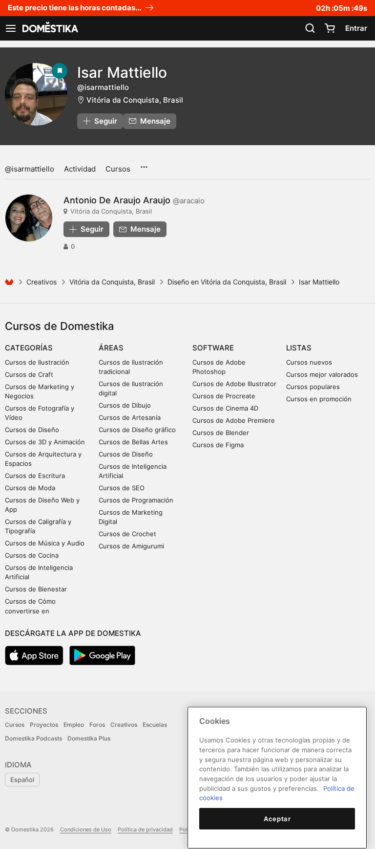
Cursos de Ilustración (37, 362)
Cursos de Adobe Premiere (233, 420)
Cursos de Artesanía (130, 417)
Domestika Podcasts (33, 738)
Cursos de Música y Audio (44, 543)
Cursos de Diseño (32, 430)
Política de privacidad (145, 829)
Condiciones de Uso (85, 829)
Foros (97, 724)
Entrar (356, 28)
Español (22, 780)
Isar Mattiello (122, 72)
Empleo (73, 724)
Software (213, 347)
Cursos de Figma (218, 445)
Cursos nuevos (309, 362)
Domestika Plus (88, 738)
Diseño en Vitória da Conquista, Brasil (226, 282)
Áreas (111, 347)
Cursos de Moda (30, 488)
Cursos (117, 169)
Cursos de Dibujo (125, 405)
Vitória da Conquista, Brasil (134, 100)
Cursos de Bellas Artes (133, 442)
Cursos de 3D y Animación (45, 442)
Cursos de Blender (220, 432)
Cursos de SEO (122, 488)
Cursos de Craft (29, 374)
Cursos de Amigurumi (131, 546)
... (143, 163)
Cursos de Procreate (223, 396)
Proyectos (44, 724)
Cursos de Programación (136, 500)
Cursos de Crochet (127, 534)
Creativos (41, 282)
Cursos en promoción (319, 399)
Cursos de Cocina (32, 555)
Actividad (80, 169)
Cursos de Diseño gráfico (137, 430)
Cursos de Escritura (35, 475)
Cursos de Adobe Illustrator (234, 384)
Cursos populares (313, 387)
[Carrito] (329, 28)
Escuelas (155, 724)
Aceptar (277, 819)
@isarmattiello (29, 169)
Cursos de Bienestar (36, 589)
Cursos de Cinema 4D (225, 408)
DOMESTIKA (49, 28)
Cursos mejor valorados (322, 374)
